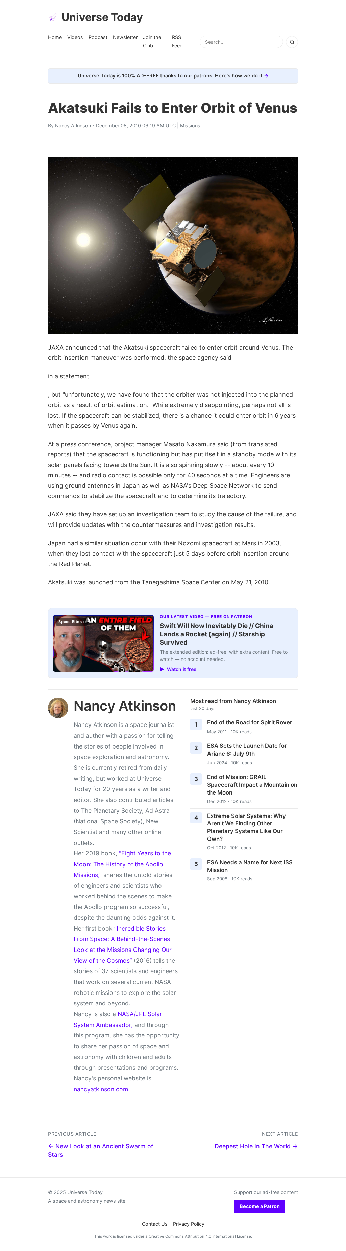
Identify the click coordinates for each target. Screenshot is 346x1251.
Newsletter (125, 37)
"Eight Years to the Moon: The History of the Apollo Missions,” (122, 864)
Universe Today (102, 17)
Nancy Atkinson (73, 125)
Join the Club (152, 41)
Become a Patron (260, 1206)
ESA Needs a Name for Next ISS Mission (250, 866)
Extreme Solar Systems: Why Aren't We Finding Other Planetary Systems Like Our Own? (246, 827)
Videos (75, 37)
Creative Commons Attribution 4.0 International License (200, 1236)
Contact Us (155, 1224)
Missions (190, 125)
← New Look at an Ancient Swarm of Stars (100, 1150)
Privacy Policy (188, 1224)
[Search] (292, 42)
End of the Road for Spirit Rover (249, 722)
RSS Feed (177, 41)
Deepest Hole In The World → (256, 1146)
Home (55, 37)
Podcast (98, 37)
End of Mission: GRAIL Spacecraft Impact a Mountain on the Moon (252, 785)
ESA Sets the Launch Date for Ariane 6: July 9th (247, 749)
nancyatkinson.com (101, 1089)
